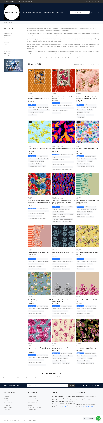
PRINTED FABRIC (32, 403)
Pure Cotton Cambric (68, 167)
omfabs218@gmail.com (87, 406)
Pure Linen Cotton (61, 164)
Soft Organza (7, 35)
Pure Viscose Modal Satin (64, 157)
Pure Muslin (7, 49)
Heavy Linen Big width (43, 107)
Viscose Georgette (8, 55)
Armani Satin (55, 159)
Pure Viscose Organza (67, 169)
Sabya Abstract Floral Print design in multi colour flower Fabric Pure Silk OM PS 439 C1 (87, 150)
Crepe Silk (6, 42)
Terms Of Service (8, 403)
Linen (5, 44)
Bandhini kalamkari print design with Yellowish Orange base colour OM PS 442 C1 (38, 98)
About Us (6, 396)
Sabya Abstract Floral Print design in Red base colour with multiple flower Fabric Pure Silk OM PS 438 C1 (39, 202)
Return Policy (7, 409)
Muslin (5, 40)
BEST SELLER (32, 398)
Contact (6, 400)
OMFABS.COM (33, 420)
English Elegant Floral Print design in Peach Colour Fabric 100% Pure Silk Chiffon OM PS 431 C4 (87, 98)
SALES (30, 405)
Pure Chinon (7, 53)
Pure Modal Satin (32, 109)
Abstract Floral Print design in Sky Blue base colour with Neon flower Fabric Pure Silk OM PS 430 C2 (39, 150)
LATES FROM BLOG (51, 374)
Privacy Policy (7, 405)
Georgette (6, 37)
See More (64, 406)
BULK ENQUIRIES (32, 409)
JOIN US (72, 385)
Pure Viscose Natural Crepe (67, 154)
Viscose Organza (32, 114)
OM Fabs (30, 93)
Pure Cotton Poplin (57, 146)
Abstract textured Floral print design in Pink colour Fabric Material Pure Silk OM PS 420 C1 (39, 348)
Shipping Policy (8, 407)
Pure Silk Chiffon (80, 117)
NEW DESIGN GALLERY (34, 407)
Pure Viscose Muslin (68, 162)
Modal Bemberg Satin (9, 46)
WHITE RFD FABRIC (33, 400)
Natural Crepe (7, 51)
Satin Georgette (8, 33)
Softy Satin (31, 95)
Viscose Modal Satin (81, 109)
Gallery (6, 398)
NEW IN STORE (32, 396)
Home (5, 22)
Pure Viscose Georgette (58, 162)
